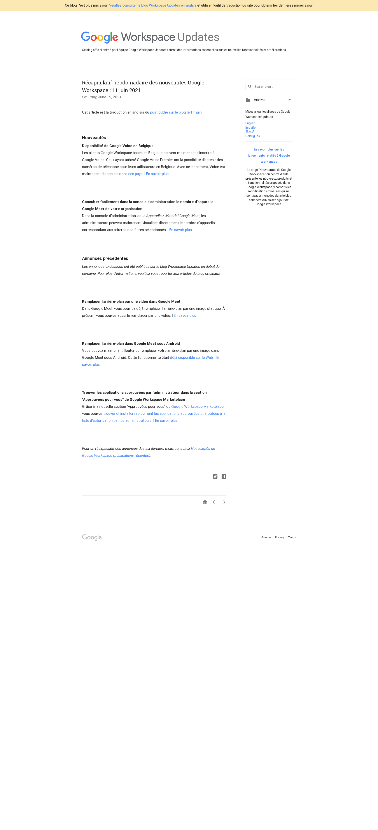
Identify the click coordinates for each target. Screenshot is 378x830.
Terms (292, 537)
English (250, 123)
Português (252, 136)
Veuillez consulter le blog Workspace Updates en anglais (152, 5)
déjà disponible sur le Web (191, 357)
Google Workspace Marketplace (197, 406)
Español (250, 127)
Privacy (280, 537)
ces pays (135, 174)
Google (266, 537)
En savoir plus (158, 174)
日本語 (250, 131)
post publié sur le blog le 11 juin (176, 112)
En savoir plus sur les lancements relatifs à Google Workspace (269, 155)
